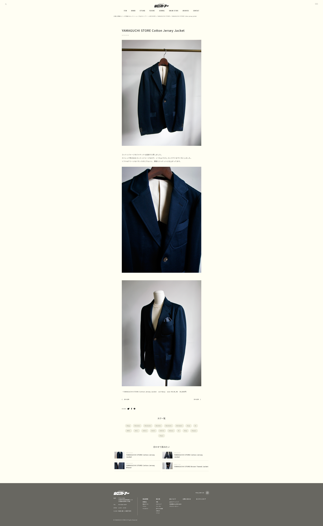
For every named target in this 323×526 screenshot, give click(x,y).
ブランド (144, 506)
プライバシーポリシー (174, 506)
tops (161, 436)
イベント (158, 513)
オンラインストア (201, 499)
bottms (158, 426)
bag (128, 426)
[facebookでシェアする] (131, 409)
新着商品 (145, 502)
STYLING (142, 11)
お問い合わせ (187, 499)
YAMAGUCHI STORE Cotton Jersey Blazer (140, 466)
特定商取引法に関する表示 (175, 504)
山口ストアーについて (174, 502)
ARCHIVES (186, 11)
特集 (157, 502)
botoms (137, 426)
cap (189, 426)
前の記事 (126, 399)
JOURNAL (162, 11)
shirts (162, 430)
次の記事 (196, 399)
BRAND (133, 11)
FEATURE (152, 11)
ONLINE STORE (173, 11)
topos (194, 430)
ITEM (125, 11)
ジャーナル (158, 506)
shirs (145, 430)
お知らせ (158, 510)
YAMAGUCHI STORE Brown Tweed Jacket (191, 466)
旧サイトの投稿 (159, 508)
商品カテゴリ (145, 504)
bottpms (179, 426)
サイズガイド (145, 508)
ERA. (129, 430)
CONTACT (196, 11)
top (186, 430)
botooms (148, 426)
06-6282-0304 (122, 504)
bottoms (169, 426)
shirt (153, 430)
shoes (171, 430)
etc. (137, 430)
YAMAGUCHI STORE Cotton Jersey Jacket (140, 456)
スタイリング (159, 504)
